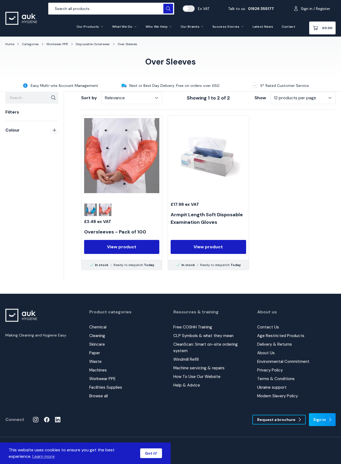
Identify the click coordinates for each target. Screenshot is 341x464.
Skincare (97, 344)
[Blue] (90, 209)
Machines (98, 370)
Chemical (97, 327)
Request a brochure (276, 419)
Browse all (98, 396)
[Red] (105, 209)
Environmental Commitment (283, 361)
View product (121, 247)
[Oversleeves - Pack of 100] (121, 192)
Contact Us (268, 327)
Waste (95, 361)
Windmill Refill (186, 359)
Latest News (263, 26)
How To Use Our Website (197, 376)
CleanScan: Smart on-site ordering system (205, 347)
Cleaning (97, 335)
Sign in (319, 419)
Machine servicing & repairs (199, 368)
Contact (288, 26)
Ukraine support (272, 387)
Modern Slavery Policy (277, 396)
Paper (94, 353)
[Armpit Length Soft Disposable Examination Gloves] (208, 192)
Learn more (43, 456)
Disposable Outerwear (93, 44)
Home (9, 44)
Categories (30, 44)
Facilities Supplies (105, 387)
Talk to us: (251, 8)
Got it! (151, 453)
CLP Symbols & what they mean (203, 335)
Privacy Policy (270, 370)
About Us (266, 353)
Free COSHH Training (192, 327)
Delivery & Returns (274, 344)
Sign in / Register (315, 8)
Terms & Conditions (276, 378)
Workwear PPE (57, 44)
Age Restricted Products (280, 335)
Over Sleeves (127, 44)
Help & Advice (186, 385)
